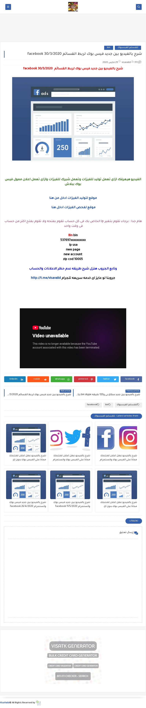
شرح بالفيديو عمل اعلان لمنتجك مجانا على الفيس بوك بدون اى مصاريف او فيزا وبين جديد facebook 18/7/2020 (117, 505)
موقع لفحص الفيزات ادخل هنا (73, 207)
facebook (92, 405)
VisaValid (5, 703)
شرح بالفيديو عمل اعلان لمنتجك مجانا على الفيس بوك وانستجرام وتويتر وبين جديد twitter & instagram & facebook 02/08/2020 (70, 458)
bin (108, 47)
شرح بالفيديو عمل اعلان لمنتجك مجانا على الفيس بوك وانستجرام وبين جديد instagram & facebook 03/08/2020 (118, 458)
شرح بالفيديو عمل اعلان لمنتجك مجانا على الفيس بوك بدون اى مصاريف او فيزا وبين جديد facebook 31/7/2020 (26, 458)
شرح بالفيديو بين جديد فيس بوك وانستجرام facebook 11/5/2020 (71, 504)
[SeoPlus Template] (38, 703)
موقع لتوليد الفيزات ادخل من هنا (73, 198)
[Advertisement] (73, 29)
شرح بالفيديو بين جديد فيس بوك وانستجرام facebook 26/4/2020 (27, 504)
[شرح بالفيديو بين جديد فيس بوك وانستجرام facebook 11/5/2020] (70, 485)
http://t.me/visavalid (46, 278)
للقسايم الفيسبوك (128, 47)
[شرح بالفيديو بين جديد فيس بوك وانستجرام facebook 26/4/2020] (26, 485)
